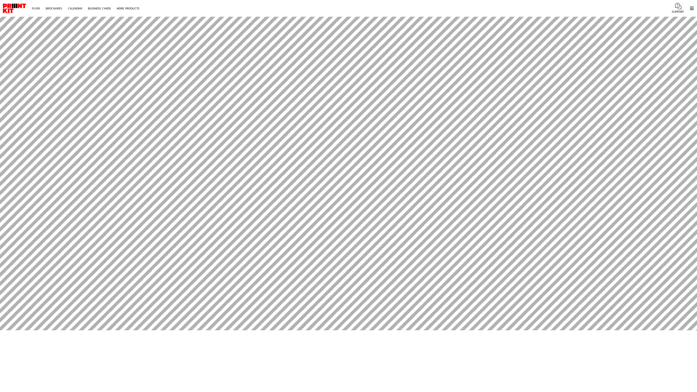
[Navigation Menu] (692, 8)
